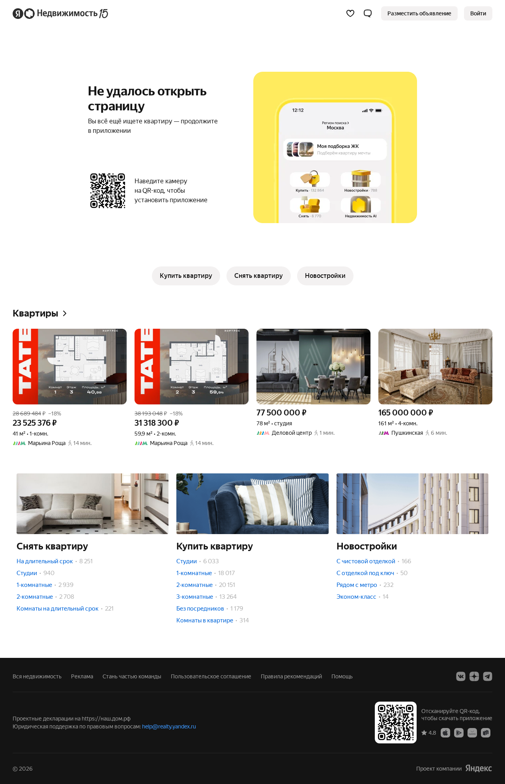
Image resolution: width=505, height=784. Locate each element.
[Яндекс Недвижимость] (61, 13)
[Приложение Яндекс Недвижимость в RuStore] (485, 732)
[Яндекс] (478, 768)
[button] (368, 13)
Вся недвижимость (37, 676)
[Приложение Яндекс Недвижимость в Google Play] (459, 732)
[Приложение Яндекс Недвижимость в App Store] (445, 732)
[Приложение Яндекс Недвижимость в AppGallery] (472, 732)
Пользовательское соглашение (211, 676)
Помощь (342, 676)
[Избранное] (350, 13)
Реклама (82, 676)
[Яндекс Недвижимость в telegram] (487, 676)
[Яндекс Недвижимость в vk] (461, 676)
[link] (478, 13)
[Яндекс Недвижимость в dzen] (474, 676)
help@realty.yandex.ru (169, 726)
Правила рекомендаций (291, 676)
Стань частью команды (132, 676)
